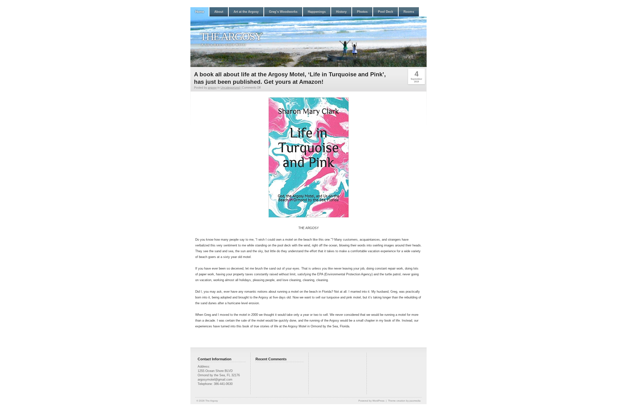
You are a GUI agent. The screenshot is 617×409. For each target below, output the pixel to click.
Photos (362, 11)
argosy (212, 87)
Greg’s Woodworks (283, 11)
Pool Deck (385, 11)
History (341, 11)
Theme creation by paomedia (404, 400)
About (218, 11)
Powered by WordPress (371, 400)
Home (199, 11)
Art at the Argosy (246, 11)
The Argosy (231, 36)
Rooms (408, 11)
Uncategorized (230, 87)
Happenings (317, 11)
